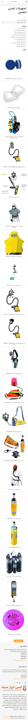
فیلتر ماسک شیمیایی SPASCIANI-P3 (14, 78)
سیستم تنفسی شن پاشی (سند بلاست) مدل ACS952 (14, 226)
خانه (25, 16)
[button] (1, 1)
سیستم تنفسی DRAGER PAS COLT (14, 373)
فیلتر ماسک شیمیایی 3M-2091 (14, 634)
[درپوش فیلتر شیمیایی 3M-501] (14, 93)
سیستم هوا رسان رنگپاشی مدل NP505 (14, 256)
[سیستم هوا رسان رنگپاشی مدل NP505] (14, 242)
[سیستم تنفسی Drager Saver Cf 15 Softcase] (14, 388)
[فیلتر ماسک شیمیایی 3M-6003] (14, 707)
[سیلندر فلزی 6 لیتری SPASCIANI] (14, 504)
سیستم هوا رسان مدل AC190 (14, 489)
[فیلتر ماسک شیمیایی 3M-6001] (14, 678)
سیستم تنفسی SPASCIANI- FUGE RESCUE (14, 460)
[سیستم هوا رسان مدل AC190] (14, 475)
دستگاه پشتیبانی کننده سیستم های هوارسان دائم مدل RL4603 (14, 137)
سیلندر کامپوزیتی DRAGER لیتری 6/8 (14, 605)
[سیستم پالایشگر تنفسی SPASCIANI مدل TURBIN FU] (14, 329)
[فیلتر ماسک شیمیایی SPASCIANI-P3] (14, 64)
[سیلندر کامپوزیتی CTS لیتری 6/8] (14, 562)
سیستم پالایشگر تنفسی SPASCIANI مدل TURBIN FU (14, 344)
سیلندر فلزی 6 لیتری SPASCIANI (14, 518)
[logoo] (14, 1)
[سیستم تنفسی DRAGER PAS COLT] (14, 359)
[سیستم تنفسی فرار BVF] (14, 183)
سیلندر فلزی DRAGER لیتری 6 (14, 547)
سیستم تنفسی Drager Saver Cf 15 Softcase (14, 402)
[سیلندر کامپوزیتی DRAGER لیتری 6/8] (14, 591)
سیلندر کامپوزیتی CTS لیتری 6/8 (14, 576)
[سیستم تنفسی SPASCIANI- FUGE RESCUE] (14, 446)
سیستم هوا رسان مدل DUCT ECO (14, 285)
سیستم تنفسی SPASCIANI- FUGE (14, 431)
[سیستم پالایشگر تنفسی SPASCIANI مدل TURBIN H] (14, 152)
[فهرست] (26, 1)
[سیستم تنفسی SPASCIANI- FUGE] (14, 417)
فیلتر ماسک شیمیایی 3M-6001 (14, 692)
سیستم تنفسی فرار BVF (14, 197)
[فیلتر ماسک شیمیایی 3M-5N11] (14, 649)
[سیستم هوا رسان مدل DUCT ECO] (14, 271)
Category (24, 26)
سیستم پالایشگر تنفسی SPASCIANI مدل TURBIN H (14, 167)
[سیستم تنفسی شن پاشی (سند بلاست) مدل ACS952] (14, 212)
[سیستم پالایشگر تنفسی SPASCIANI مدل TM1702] (14, 300)
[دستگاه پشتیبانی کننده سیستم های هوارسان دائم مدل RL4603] (14, 122)
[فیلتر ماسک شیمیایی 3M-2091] (14, 620)
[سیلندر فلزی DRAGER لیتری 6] (14, 533)
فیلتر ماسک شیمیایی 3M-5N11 (14, 663)
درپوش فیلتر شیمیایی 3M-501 (14, 107)
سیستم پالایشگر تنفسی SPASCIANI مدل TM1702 (14, 314)
